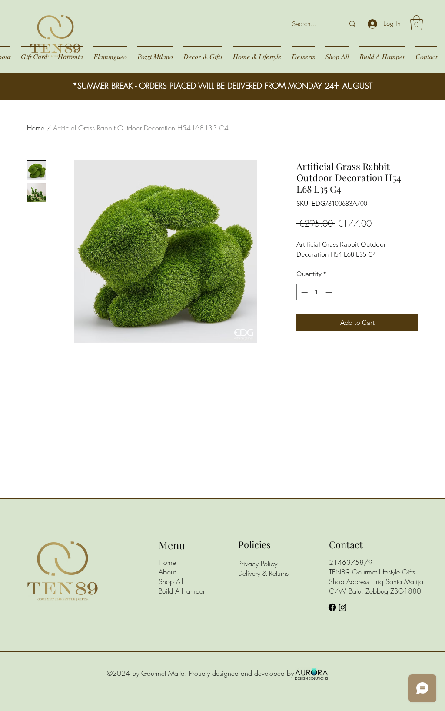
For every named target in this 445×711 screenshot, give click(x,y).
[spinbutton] (316, 292)
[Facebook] (332, 607)
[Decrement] (303, 292)
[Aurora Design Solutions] (311, 673)
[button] (416, 22)
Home (35, 128)
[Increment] (329, 292)
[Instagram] (343, 607)
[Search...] (352, 24)
